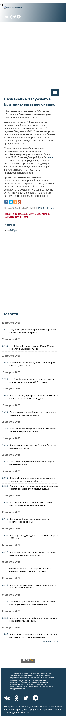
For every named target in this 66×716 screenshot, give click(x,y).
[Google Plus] (19, 202)
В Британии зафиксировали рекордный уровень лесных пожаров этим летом (33, 430)
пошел (50, 157)
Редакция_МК (46, 208)
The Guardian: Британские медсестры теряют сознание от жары (32, 463)
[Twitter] (11, 202)
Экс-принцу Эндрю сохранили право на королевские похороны (29, 520)
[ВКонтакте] (6, 202)
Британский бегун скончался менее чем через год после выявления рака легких (32, 553)
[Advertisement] (33, 55)
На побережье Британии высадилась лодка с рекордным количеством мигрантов (32, 503)
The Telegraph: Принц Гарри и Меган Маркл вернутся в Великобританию (31, 347)
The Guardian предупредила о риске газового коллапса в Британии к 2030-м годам (32, 380)
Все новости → (50, 641)
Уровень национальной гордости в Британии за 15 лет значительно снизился (33, 413)
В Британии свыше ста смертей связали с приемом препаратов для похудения (30, 569)
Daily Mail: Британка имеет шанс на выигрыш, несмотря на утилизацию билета (32, 479)
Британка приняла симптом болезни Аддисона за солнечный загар (33, 446)
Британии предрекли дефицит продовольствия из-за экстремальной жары (33, 619)
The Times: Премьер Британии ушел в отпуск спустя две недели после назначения (32, 603)
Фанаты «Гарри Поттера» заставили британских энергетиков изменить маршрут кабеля (33, 487)
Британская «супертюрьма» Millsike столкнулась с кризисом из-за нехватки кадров (33, 396)
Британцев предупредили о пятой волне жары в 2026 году (33, 536)
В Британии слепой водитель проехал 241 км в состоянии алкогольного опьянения (33, 635)
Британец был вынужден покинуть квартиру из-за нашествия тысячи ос (33, 586)
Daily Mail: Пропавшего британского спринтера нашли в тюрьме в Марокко (32, 331)
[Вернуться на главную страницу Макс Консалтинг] (19, 7)
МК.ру (13, 230)
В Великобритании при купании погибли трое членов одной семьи (32, 364)
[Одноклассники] (15, 202)
